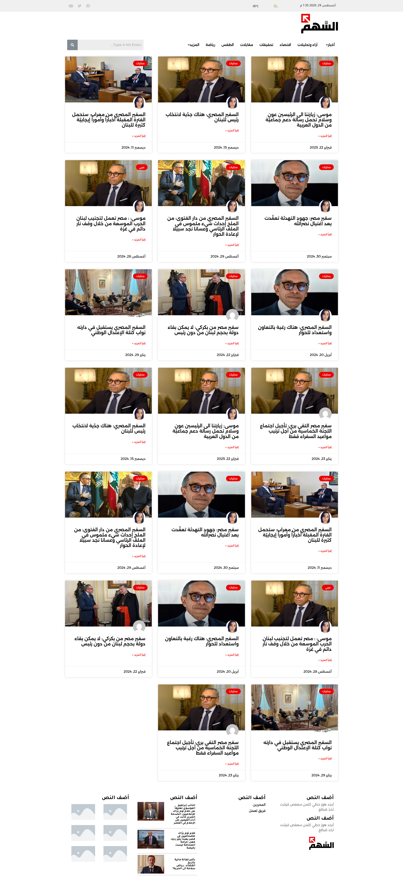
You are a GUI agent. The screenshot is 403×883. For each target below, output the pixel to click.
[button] (329, 45)
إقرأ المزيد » (325, 135)
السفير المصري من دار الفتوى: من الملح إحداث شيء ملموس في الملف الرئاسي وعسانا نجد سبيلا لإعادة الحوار (203, 226)
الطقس (227, 45)
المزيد (194, 45)
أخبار (331, 45)
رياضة (210, 45)
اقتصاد (285, 45)
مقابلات (246, 45)
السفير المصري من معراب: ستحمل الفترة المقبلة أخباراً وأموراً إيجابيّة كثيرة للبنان (108, 120)
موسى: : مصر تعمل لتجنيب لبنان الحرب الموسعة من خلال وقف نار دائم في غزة (110, 223)
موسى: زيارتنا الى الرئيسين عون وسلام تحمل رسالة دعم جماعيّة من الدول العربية (299, 120)
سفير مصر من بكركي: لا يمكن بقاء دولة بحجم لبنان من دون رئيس (203, 330)
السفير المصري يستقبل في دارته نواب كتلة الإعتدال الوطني (111, 330)
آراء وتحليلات (307, 45)
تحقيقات (266, 45)
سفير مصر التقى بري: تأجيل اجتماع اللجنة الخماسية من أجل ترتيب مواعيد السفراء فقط (296, 431)
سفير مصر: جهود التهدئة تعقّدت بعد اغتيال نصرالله (298, 221)
